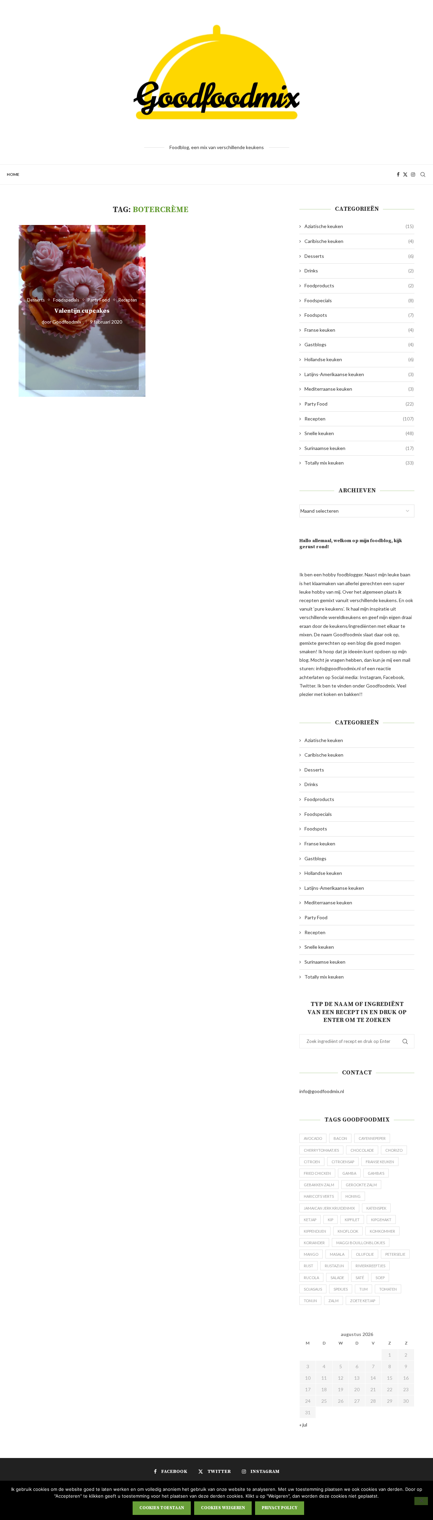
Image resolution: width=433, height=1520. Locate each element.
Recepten (359, 419)
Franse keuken (359, 330)
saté (360, 1277)
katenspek (376, 1208)
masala (337, 1254)
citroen (312, 1161)
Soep (380, 1277)
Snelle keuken (359, 433)
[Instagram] (413, 174)
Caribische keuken (359, 241)
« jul (303, 1424)
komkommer (382, 1231)
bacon (340, 1138)
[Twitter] (405, 174)
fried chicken (317, 1173)
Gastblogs (359, 344)
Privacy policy (279, 1508)
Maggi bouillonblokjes (360, 1242)
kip (330, 1219)
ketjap (310, 1219)
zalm (333, 1300)
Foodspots (359, 315)
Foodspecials (359, 300)
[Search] (422, 174)
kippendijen (315, 1231)
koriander (314, 1242)
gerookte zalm (361, 1185)
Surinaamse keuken (359, 448)
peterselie (395, 1254)
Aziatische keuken (359, 226)
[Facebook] (398, 174)
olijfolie (365, 1254)
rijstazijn (334, 1266)
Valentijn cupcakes (82, 311)
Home (13, 174)
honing (353, 1196)
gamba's (376, 1173)
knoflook (348, 1231)
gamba (349, 1173)
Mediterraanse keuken (359, 389)
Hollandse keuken (359, 359)
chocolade (362, 1150)
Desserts (359, 256)
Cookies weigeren (223, 1508)
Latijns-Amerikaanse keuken (359, 374)
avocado (313, 1138)
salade (337, 1277)
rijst (308, 1266)
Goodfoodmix (66, 322)
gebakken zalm (319, 1185)
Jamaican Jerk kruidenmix (329, 1208)
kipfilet (352, 1219)
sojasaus (313, 1289)
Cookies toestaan (161, 1508)
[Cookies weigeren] (421, 1501)
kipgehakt (381, 1219)
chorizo (394, 1150)
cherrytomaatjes (321, 1150)
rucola (311, 1277)
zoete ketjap (362, 1300)
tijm (363, 1289)
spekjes (341, 1289)
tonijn (310, 1300)
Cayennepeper (372, 1138)
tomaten (388, 1289)
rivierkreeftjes (370, 1266)
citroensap (343, 1161)
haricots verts (319, 1196)
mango (311, 1254)
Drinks (359, 270)
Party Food (359, 404)
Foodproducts (359, 285)
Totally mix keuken (359, 463)
